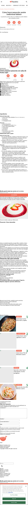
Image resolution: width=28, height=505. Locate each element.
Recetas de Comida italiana (9, 9)
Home (3, 5)
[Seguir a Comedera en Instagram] (4, 478)
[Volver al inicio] (12, 454)
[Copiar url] (3, 37)
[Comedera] (14, 1)
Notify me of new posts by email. (7, 433)
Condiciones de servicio (19, 198)
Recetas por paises (4, 471)
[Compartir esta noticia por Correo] (11, 33)
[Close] (25, 486)
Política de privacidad (5, 446)
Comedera (2, 9)
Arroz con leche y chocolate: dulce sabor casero (11, 304)
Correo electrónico (4, 421)
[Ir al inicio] (14, 438)
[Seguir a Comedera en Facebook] (1, 478)
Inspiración (2, 472)
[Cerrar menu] (1, 461)
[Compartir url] (1, 40)
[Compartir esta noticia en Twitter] (8, 33)
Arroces (19, 316)
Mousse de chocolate (5, 302)
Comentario (3, 407)
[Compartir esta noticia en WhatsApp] (1, 33)
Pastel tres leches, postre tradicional (8, 301)
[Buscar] (2, 466)
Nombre (2, 418)
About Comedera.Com (5, 445)
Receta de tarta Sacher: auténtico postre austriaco (11, 300)
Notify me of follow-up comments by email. (10, 431)
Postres (19, 350)
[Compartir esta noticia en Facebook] (4, 33)
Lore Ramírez (5, 32)
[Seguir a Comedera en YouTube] (7, 478)
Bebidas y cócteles (19, 5)
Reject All (14, 498)
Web (1, 424)
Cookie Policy (10, 492)
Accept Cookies (14, 502)
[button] (0, 68)
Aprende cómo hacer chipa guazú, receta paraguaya (20, 371)
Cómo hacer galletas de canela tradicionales (10, 305)
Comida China (20, 333)
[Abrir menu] (1, 1)
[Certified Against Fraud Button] (4, 449)
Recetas (8, 5)
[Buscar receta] (26, 1)
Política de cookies (4, 447)
